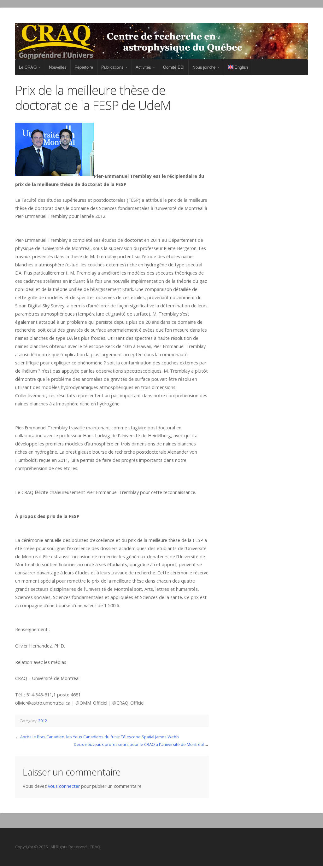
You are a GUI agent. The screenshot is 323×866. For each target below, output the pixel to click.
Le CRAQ (28, 67)
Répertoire (83, 67)
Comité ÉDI (174, 67)
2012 (42, 721)
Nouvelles (58, 67)
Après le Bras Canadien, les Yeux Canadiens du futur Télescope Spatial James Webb (99, 737)
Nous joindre (203, 67)
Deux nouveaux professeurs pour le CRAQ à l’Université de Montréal (139, 744)
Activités (143, 67)
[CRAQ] (161, 41)
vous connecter (64, 786)
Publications (112, 67)
